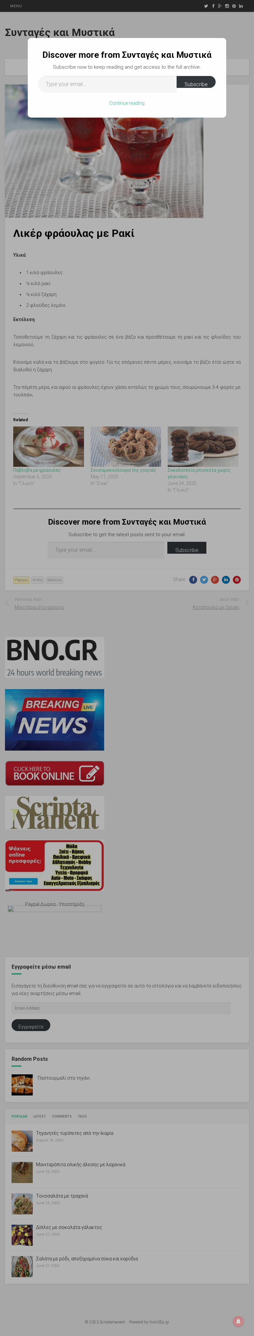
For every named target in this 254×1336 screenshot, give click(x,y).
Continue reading (127, 103)
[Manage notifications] (238, 1321)
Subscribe (196, 84)
